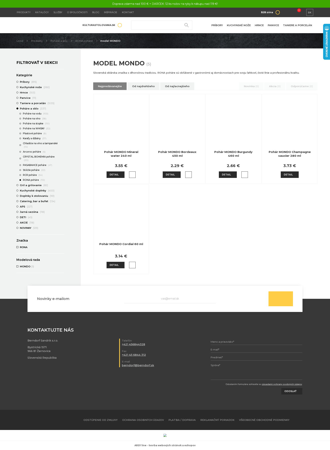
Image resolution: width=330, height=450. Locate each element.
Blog (95, 12)
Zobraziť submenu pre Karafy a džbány (62, 139)
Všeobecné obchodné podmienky (264, 419)
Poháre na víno (34, 118)
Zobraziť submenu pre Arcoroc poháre (62, 152)
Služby (57, 12)
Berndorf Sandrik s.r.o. (44, 25)
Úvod (19, 40)
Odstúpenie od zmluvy (100, 419)
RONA (24, 247)
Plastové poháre (34, 133)
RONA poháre (84, 40)
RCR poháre (33, 175)
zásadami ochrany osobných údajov (282, 384)
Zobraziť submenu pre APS (62, 206)
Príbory (217, 25)
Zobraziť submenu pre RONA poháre (62, 180)
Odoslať (281, 298)
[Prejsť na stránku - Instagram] (311, 420)
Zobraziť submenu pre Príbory (62, 82)
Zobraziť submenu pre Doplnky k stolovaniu (62, 196)
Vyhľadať (186, 25)
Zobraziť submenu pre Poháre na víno (62, 119)
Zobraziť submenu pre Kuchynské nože (62, 87)
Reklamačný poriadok (217, 419)
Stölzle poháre (34, 170)
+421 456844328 (133, 344)
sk (309, 12)
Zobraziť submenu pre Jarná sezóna (62, 212)
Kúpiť (132, 174)
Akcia (275, 86)
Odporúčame (302, 86)
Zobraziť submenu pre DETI (62, 217)
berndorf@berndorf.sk (138, 365)
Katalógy (42, 12)
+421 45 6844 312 (134, 355)
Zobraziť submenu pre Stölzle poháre (62, 170)
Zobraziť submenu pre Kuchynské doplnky (62, 190)
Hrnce (259, 25)
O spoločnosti (77, 12)
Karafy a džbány (34, 138)
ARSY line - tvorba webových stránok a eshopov (165, 445)
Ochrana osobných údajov (143, 419)
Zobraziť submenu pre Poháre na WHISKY (62, 129)
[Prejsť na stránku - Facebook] (304, 420)
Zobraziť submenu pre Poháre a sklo (62, 108)
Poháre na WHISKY (36, 128)
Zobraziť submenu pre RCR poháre (62, 175)
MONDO (27, 266)
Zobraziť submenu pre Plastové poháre (62, 134)
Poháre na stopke (36, 123)
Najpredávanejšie (110, 86)
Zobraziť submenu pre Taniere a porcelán (62, 103)
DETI (26, 217)
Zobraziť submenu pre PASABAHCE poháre (62, 165)
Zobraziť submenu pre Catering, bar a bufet (62, 201)
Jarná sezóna (32, 211)
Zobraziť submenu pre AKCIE (62, 222)
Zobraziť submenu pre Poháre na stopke (62, 124)
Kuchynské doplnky (37, 190)
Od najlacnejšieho (177, 86)
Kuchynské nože (239, 25)
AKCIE (27, 222)
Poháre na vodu (35, 113)
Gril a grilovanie (34, 185)
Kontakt (128, 12)
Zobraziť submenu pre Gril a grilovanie (62, 185)
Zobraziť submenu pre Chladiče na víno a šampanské (62, 143)
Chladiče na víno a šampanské (40, 145)
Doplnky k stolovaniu (37, 195)
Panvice (273, 25)
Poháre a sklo (59, 40)
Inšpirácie (110, 12)
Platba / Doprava (182, 419)
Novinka (251, 86)
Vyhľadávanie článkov (161, 25)
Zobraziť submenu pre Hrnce (62, 92)
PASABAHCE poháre (37, 165)
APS (26, 206)
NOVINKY (29, 227)
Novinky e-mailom (53, 299)
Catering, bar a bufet (37, 201)
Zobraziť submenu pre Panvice (62, 98)
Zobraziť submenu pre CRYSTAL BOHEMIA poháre (62, 157)
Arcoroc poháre (34, 151)
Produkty (24, 12)
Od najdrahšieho (143, 86)
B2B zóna (267, 12)
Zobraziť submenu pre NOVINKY (62, 228)
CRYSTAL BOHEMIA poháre (39, 158)
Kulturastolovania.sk (98, 25)
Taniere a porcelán (297, 25)
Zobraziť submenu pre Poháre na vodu (62, 114)
